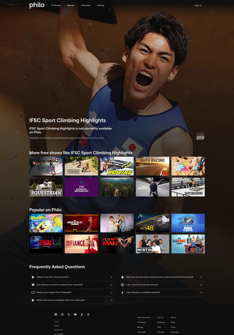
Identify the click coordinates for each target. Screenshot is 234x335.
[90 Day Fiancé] (81, 244)
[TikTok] (81, 314)
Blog (173, 322)
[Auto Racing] (152, 166)
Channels (85, 5)
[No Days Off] (188, 166)
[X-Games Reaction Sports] (46, 166)
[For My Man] (117, 244)
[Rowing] (117, 166)
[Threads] (88, 314)
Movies (70, 5)
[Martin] (152, 244)
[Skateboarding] (188, 187)
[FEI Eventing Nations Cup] (81, 187)
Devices (160, 332)
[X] (68, 314)
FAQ (159, 327)
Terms (56, 322)
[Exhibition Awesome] (152, 187)
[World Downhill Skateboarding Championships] (81, 166)
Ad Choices (58, 330)
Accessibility (59, 334)
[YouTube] (75, 314)
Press (173, 327)
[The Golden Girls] (117, 223)
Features (161, 322)
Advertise (175, 332)
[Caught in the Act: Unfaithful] (81, 223)
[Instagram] (62, 314)
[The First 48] (152, 223)
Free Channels (143, 317)
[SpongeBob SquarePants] (46, 223)
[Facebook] (55, 314)
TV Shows (56, 5)
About (173, 317)
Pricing (100, 5)
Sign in (198, 5)
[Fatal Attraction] (46, 244)
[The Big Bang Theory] (188, 244)
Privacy (57, 326)
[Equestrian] (46, 187)
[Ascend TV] (117, 187)
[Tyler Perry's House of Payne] (188, 223)
